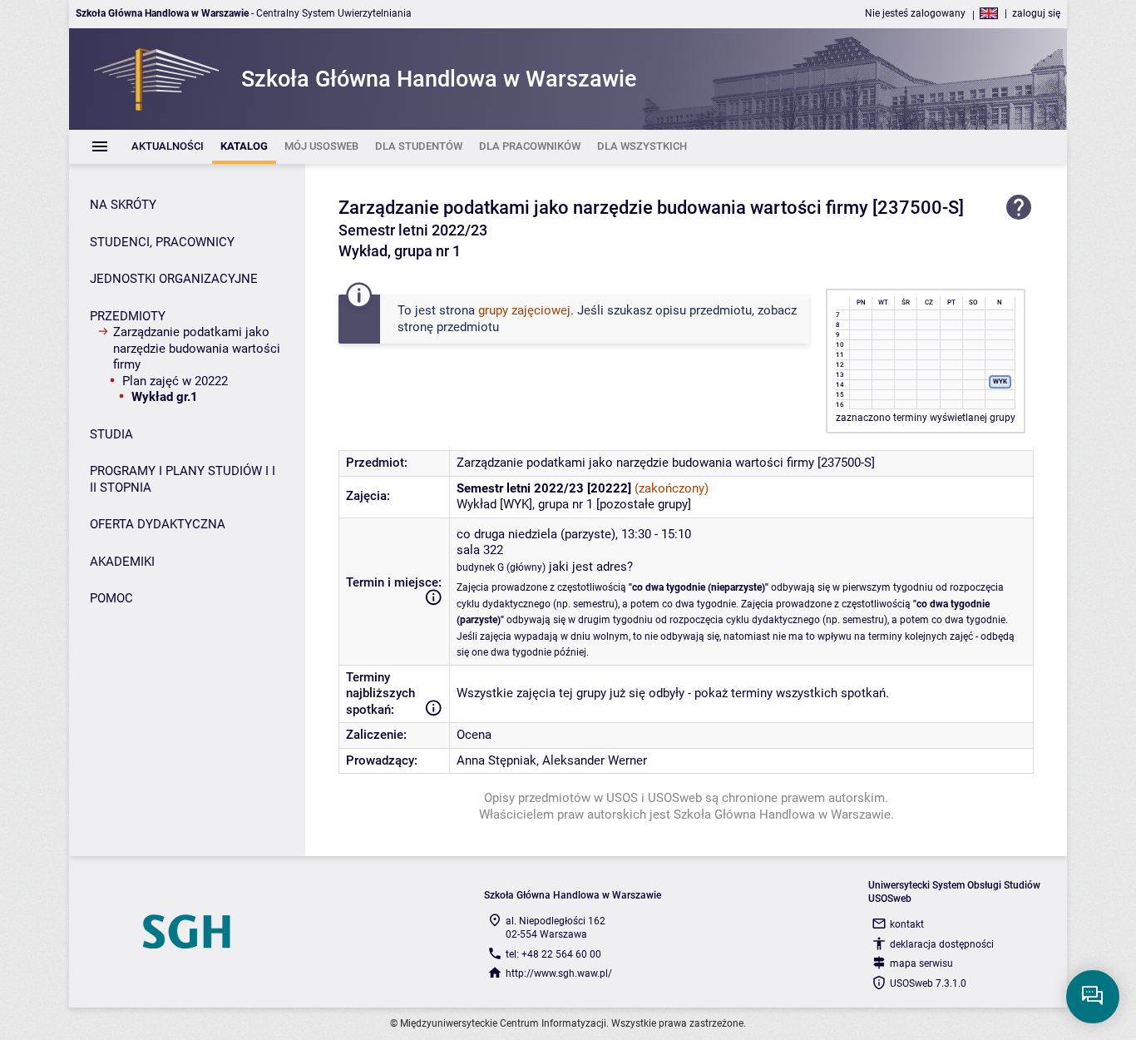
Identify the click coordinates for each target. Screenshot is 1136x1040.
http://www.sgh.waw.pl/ (559, 973)
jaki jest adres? (591, 566)
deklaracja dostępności (942, 944)
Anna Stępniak (496, 760)
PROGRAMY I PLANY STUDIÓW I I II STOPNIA (182, 479)
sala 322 (480, 549)
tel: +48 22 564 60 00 (553, 954)
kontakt (907, 924)
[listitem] (167, 147)
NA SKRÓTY (123, 204)
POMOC (111, 598)
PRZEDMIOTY (127, 316)
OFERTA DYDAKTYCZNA (157, 524)
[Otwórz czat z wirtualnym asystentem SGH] (1092, 996)
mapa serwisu (921, 963)
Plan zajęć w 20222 (175, 381)
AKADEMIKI (122, 561)
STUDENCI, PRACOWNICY (162, 242)
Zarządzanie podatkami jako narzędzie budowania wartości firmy (196, 348)
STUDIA (111, 434)
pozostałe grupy (644, 504)
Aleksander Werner (594, 760)
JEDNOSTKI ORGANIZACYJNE (174, 278)
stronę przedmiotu (448, 326)
